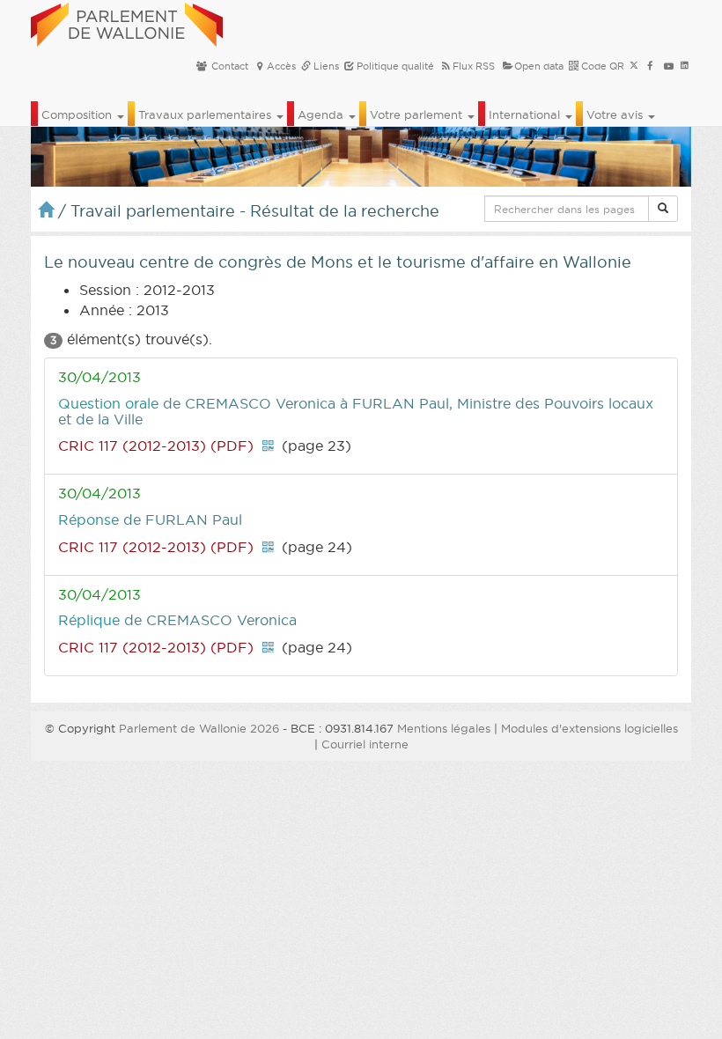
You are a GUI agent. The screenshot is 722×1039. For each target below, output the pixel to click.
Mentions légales (443, 728)
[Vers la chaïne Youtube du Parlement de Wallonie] (668, 66)
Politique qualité (394, 66)
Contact (228, 66)
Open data (539, 66)
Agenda (322, 114)
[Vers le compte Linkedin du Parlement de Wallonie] (684, 66)
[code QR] (267, 445)
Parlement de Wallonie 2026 (199, 728)
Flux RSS (474, 66)
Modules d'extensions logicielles (589, 728)
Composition (78, 114)
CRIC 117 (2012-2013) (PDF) (156, 445)
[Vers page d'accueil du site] (127, 22)
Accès (281, 66)
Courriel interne (365, 744)
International (526, 114)
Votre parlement (418, 114)
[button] (663, 208)
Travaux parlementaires (206, 114)
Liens (325, 66)
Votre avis (616, 114)
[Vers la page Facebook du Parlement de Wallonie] (650, 66)
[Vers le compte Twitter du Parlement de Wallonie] (634, 66)
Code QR (601, 66)
